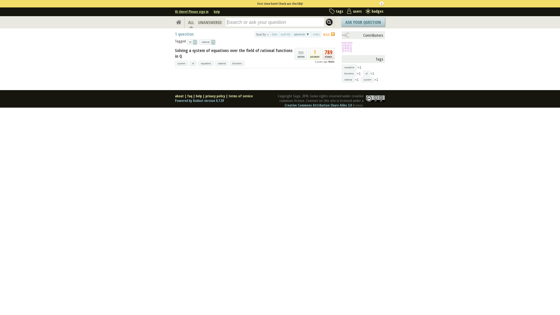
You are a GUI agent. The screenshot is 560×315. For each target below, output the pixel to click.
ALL (191, 22)
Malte (331, 61)
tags (339, 11)
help (217, 11)
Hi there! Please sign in (191, 11)
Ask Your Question (363, 22)
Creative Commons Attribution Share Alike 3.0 (318, 105)
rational (222, 63)
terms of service (241, 96)
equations (206, 63)
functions (237, 63)
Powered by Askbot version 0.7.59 (199, 100)
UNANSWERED (210, 22)
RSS (326, 34)
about (179, 96)
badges (377, 11)
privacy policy (215, 96)
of (193, 63)
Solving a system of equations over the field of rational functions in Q (233, 53)
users (357, 11)
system (181, 63)
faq (189, 96)
